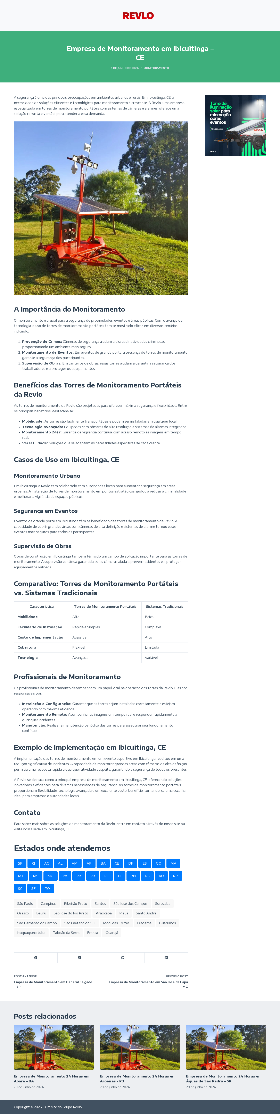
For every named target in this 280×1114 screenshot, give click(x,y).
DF (130, 863)
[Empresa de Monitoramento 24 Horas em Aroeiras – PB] (140, 1047)
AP (89, 863)
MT (21, 876)
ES (144, 863)
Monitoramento (156, 68)
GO (158, 863)
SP (20, 863)
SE (33, 889)
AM (74, 863)
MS (35, 876)
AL (60, 863)
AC (46, 863)
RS (147, 876)
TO (47, 889)
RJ (33, 863)
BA (103, 863)
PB (78, 876)
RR (175, 876)
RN (133, 876)
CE (117, 863)
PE (106, 876)
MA (173, 863)
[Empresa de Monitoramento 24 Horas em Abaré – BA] (54, 1047)
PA (65, 876)
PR (92, 876)
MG (50, 876)
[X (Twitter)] (79, 958)
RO (161, 876)
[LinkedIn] (166, 958)
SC (20, 889)
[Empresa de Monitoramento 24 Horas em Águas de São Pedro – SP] (226, 1047)
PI (119, 876)
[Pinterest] (123, 958)
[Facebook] (36, 958)
